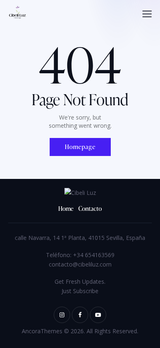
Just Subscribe (80, 291)
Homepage (80, 146)
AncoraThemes (42, 331)
